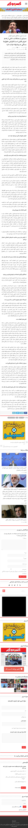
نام (25, 553)
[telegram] (9, 585)
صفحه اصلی (25, 16)
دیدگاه (24, 538)
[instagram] (12, 585)
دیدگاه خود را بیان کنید (21, 49)
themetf (14, 821)
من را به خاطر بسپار (16, 807)
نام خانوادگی (23, 717)
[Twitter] (15, 585)
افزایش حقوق (21, 417)
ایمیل (24, 558)
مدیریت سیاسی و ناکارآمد (20, 774)
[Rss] (20, 585)
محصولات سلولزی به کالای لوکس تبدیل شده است (17, 442)
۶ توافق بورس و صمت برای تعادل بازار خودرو (10, 446)
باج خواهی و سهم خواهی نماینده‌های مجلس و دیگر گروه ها (15, 778)
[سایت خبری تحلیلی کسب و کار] (14, 3)
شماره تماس (23, 721)
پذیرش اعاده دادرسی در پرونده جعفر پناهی (16, 520)
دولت (17, 417)
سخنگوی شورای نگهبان (11, 417)
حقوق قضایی (19, 16)
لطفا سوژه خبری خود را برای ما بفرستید (18, 732)
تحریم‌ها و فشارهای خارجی (20, 782)
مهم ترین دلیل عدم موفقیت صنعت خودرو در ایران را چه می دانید (14, 767)
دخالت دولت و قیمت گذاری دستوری (18, 771)
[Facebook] (17, 585)
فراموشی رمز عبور (22, 810)
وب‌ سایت (24, 564)
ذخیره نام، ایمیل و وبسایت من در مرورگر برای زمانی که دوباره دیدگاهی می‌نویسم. (14, 571)
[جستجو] (4, 591)
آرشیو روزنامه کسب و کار (13, 669)
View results (18, 788)
